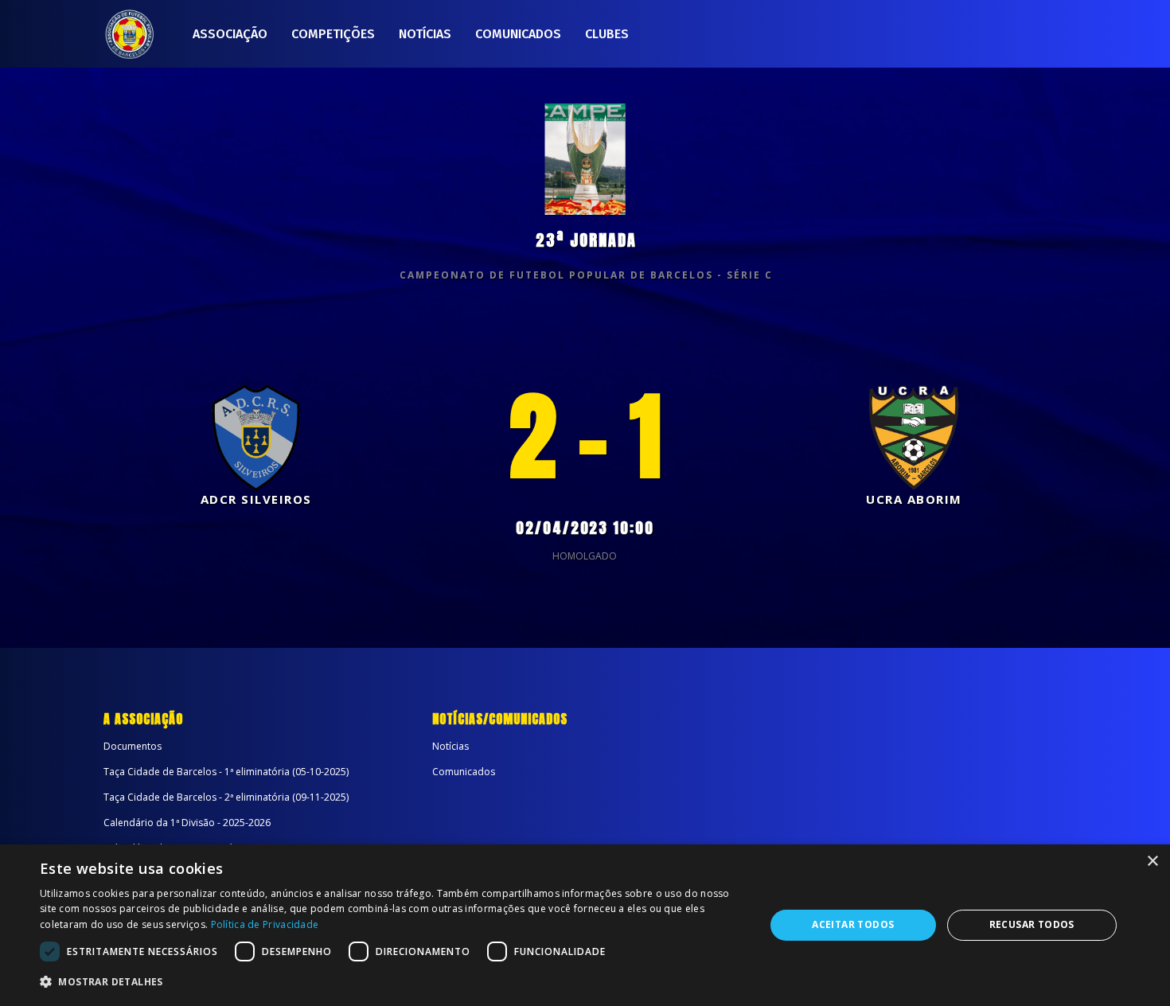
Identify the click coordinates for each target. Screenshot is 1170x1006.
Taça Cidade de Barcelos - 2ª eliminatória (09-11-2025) (226, 797)
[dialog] (585, 925)
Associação (230, 33)
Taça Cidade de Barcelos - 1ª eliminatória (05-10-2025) (226, 771)
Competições (333, 33)
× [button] (1152, 862)
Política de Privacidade (265, 924)
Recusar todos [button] (1031, 924)
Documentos (132, 746)
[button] (391, 982)
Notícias (425, 33)
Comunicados (518, 33)
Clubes (607, 33)
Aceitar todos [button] (853, 924)
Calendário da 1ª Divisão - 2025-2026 (187, 822)
